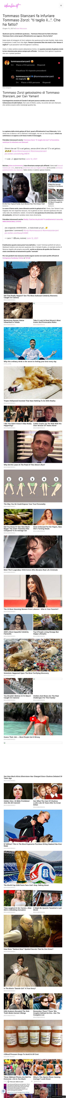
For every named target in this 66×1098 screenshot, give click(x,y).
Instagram (6, 258)
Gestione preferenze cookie (58, 1096)
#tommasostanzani (39, 151)
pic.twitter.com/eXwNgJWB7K (17, 154)
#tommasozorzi (23, 151)
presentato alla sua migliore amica (34, 168)
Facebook (14, 258)
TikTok (27, 258)
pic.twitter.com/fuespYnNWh (16, 233)
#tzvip (14, 151)
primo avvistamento (15, 165)
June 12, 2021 (31, 159)
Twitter (21, 258)
